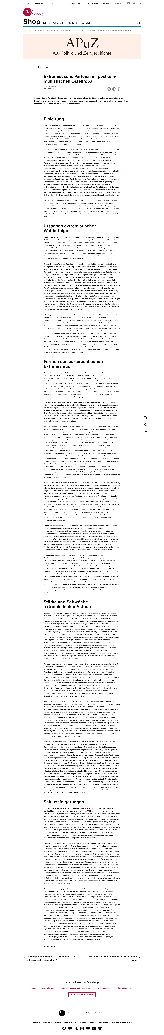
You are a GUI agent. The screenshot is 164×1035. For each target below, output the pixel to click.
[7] (89, 811)
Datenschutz (47, 1023)
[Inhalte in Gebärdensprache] (134, 4)
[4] (109, 496)
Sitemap (58, 1023)
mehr (118, 3)
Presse (91, 1023)
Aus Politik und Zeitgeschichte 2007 (72, 30)
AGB (34, 988)
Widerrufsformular (124, 988)
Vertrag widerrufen (82, 995)
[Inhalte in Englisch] (140, 4)
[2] (118, 171)
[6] (72, 784)
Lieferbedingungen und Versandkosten (77, 988)
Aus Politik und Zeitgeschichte (49, 30)
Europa (88, 30)
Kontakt (83, 1023)
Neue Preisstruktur (48, 988)
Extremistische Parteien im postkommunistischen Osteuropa (112, 30)
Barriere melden (102, 1023)
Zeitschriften (33, 30)
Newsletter (68, 1023)
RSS (76, 1023)
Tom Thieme (50, 87)
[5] (68, 731)
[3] (83, 339)
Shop (24, 30)
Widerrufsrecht (103, 988)
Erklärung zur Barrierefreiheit (121, 1023)
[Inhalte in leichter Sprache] (128, 4)
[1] (66, 157)
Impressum (36, 1023)
